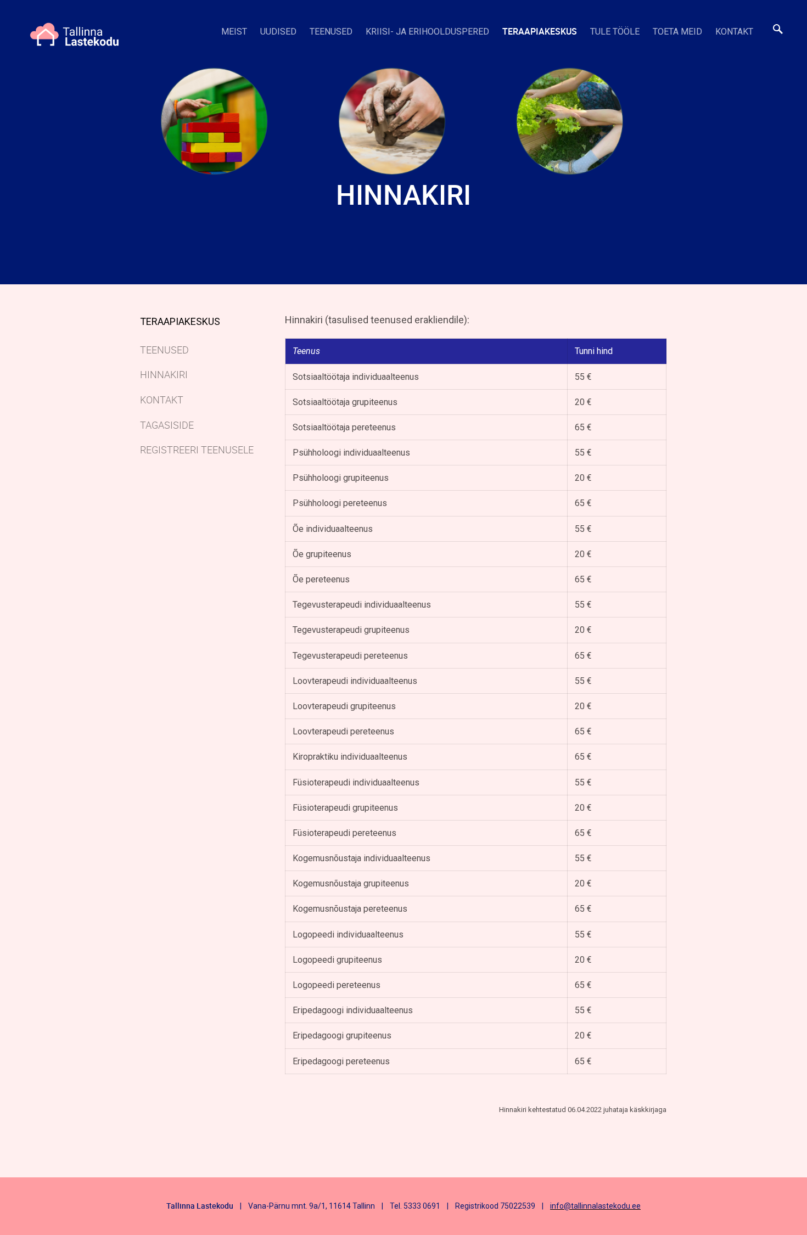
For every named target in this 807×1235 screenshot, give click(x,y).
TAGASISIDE (167, 424)
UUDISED (278, 31)
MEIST (234, 31)
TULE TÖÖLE (615, 31)
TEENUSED (331, 31)
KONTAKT (734, 31)
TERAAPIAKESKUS (539, 31)
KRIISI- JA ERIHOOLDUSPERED (427, 31)
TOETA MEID (677, 31)
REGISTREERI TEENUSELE (197, 449)
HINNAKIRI (164, 374)
